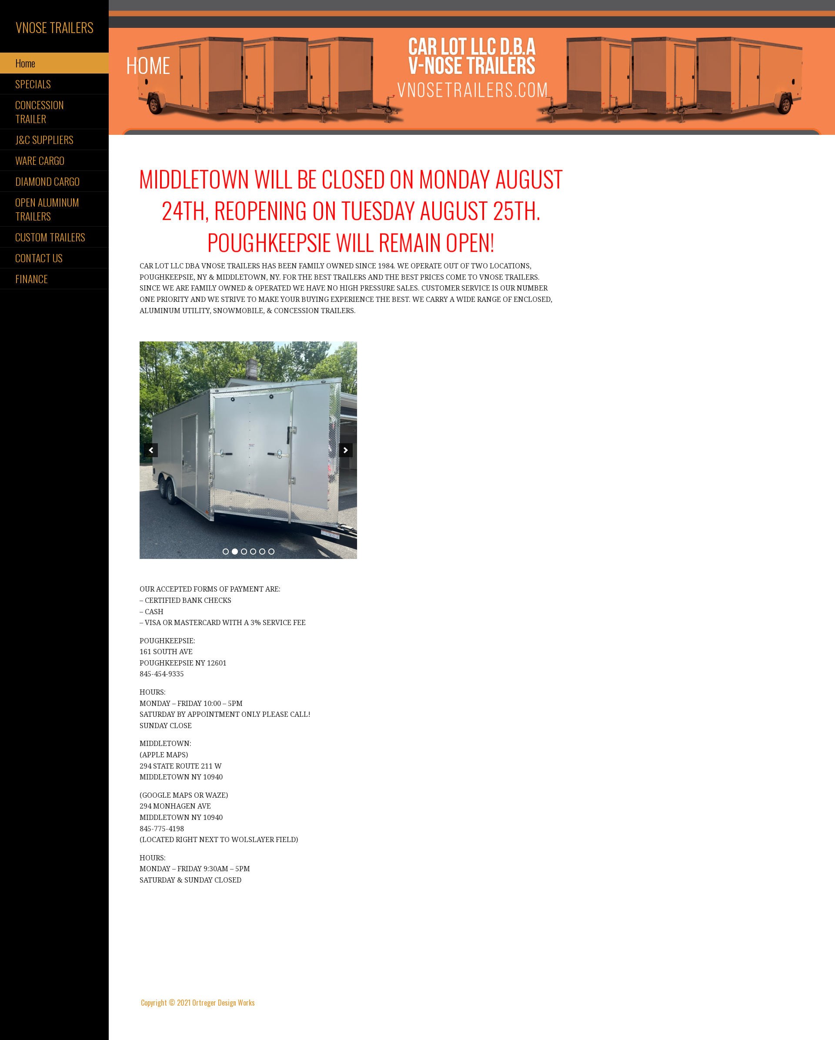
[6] (271, 551)
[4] (253, 551)
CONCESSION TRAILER (39, 111)
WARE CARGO (39, 160)
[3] (244, 551)
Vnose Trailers (55, 27)
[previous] (151, 450)
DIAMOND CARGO (47, 181)
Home (25, 62)
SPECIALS (33, 83)
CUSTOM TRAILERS (50, 236)
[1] (226, 551)
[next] (346, 450)
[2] (235, 551)
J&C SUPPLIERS (44, 139)
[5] (262, 551)
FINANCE (31, 278)
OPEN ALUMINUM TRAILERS (47, 208)
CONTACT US (39, 257)
